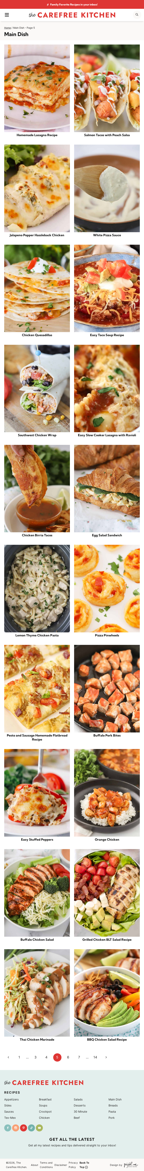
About (34, 1164)
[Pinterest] (23, 1127)
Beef (77, 1117)
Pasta (112, 1111)
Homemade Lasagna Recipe (37, 135)
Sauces (9, 1111)
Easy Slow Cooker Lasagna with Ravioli (107, 435)
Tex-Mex (10, 1117)
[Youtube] (39, 1127)
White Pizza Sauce (107, 235)
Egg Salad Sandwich (107, 535)
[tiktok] (31, 1127)
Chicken (44, 1117)
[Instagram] (15, 1127)
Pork (112, 1117)
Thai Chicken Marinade (37, 1039)
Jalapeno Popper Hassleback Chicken (37, 235)
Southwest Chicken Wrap (37, 435)
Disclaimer (60, 1164)
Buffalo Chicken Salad (37, 940)
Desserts (80, 1105)
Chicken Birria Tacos (37, 535)
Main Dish (115, 1099)
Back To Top (84, 1165)
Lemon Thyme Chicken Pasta (37, 635)
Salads (78, 1099)
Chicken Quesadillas (37, 335)
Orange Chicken (107, 839)
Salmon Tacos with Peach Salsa (107, 135)
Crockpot (45, 1111)
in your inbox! (74, 4)
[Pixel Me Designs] (130, 1165)
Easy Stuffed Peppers (37, 839)
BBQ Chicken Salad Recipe (107, 1039)
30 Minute (80, 1111)
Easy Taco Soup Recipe (107, 335)
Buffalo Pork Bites (107, 735)
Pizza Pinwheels (107, 635)
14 (95, 1057)
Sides (7, 1105)
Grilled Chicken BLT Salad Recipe (107, 940)
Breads (113, 1105)
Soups (43, 1105)
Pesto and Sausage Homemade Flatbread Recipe (37, 737)
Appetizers (11, 1099)
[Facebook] (7, 1127)
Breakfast (45, 1099)
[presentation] (37, 88)
